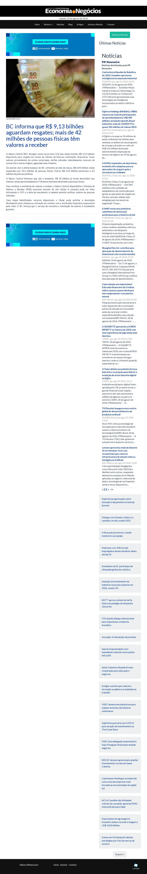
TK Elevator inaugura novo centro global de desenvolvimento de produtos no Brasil (119, 411)
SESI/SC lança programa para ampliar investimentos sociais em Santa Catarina (120, 763)
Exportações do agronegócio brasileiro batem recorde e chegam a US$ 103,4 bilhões (120, 822)
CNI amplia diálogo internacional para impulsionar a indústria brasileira (118, 621)
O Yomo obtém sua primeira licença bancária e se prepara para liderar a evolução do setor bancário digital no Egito (119, 373)
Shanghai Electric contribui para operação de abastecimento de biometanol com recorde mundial (118, 251)
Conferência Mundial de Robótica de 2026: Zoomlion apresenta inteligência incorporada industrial (119, 75)
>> (112, 489)
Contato (111, 24)
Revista (47, 24)
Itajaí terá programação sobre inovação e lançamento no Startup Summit (118, 502)
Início (37, 24)
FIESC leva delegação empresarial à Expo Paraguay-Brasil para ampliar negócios (119, 744)
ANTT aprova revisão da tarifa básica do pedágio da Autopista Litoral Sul (117, 603)
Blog (70, 24)
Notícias (60, 24)
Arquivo (119, 854)
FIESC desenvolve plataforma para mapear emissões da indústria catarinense (119, 707)
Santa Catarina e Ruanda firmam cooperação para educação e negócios (117, 670)
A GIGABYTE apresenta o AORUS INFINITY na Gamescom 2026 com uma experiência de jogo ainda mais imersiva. (119, 331)
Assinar (63, 864)
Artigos (80, 24)
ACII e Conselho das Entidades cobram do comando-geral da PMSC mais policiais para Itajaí (120, 803)
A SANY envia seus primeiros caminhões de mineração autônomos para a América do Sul (118, 211)
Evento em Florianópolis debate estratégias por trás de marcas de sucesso (118, 840)
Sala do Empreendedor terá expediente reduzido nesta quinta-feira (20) (118, 652)
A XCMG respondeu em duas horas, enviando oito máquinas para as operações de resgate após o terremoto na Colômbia (119, 168)
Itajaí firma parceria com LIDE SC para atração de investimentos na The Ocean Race (118, 726)
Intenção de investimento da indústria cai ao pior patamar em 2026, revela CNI (117, 584)
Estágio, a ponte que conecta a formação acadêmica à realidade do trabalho (119, 689)
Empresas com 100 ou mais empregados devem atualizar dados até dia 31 (119, 551)
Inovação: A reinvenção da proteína (119, 637)
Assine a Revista (95, 24)
